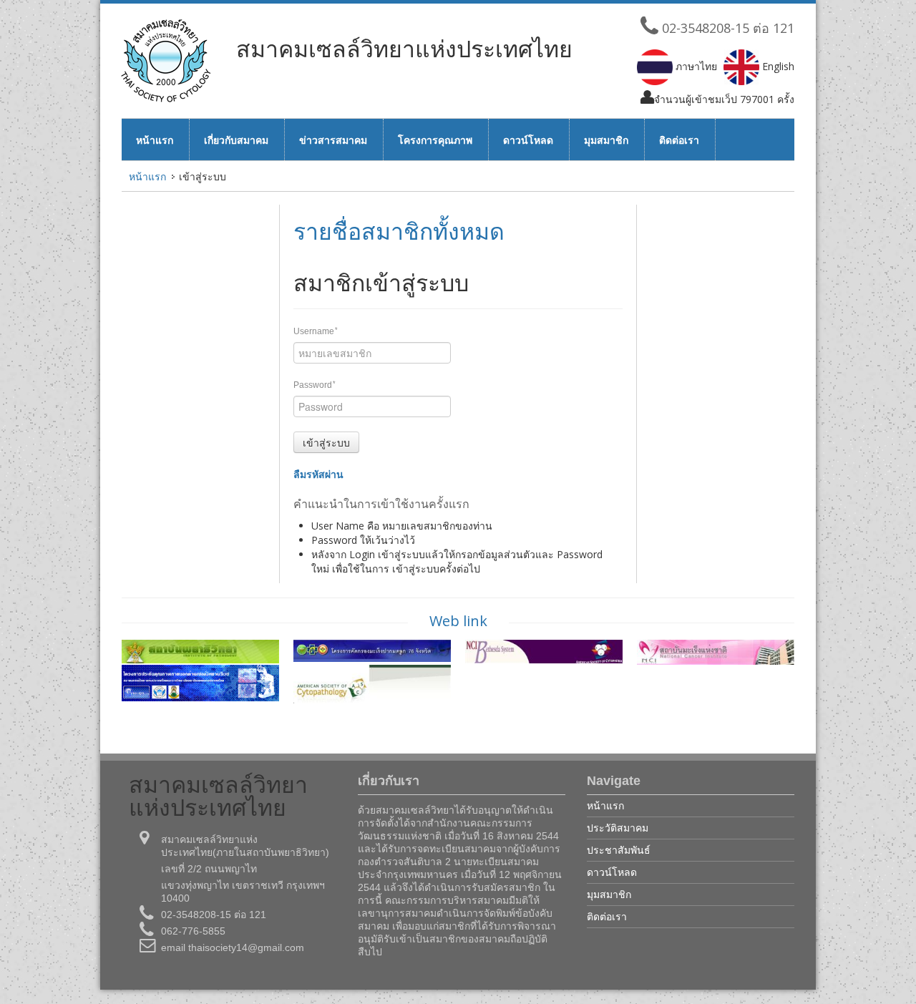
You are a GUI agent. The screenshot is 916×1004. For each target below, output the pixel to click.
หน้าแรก (154, 140)
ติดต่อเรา (679, 140)
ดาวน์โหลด (528, 140)
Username (315, 331)
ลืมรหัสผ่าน (318, 474)
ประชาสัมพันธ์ (619, 850)
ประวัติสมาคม (617, 827)
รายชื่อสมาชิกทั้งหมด (399, 230)
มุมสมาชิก (606, 140)
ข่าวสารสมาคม (333, 140)
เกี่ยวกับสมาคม (236, 140)
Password (314, 385)
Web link (458, 620)
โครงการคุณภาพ (435, 140)
